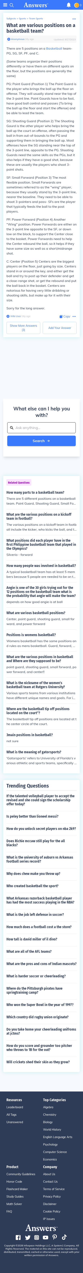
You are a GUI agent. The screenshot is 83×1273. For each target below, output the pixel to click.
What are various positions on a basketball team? (40, 28)
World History (52, 1129)
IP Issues (49, 1219)
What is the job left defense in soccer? (35, 914)
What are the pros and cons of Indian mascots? (41, 964)
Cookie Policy (51, 1211)
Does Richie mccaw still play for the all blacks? (35, 843)
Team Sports (36, 18)
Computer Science (55, 1152)
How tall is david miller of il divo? (31, 939)
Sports (22, 18)
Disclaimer (49, 1204)
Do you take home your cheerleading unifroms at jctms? (41, 1031)
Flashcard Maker (17, 1189)
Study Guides (15, 1196)
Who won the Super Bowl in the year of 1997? (40, 1005)
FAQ (9, 1211)
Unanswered (14, 1122)
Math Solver (14, 1204)
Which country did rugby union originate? (37, 1017)
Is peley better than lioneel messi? (32, 816)
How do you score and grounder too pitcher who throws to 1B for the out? (39, 1047)
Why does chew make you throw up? (33, 873)
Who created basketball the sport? (32, 886)
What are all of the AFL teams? (29, 951)
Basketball (54, 48)
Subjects (11, 18)
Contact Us (50, 1181)
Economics (50, 1159)
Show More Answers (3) (23, 328)
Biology (48, 1122)
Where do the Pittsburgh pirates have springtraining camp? (34, 990)
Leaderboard (14, 1107)
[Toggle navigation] (5, 5)
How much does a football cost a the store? (39, 927)
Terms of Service (54, 1189)
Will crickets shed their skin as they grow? (38, 1062)
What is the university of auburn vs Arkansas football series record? (39, 859)
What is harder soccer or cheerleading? (36, 976)
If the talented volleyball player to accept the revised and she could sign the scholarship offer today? (40, 800)
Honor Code (14, 1181)
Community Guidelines (20, 1174)
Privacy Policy (52, 1196)
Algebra (48, 1107)
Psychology (50, 1144)
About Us (49, 1174)
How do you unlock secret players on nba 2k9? (41, 828)
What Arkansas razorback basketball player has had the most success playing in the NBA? (40, 900)
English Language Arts (57, 1137)
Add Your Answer (59, 328)
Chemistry (49, 1114)
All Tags (11, 1114)
